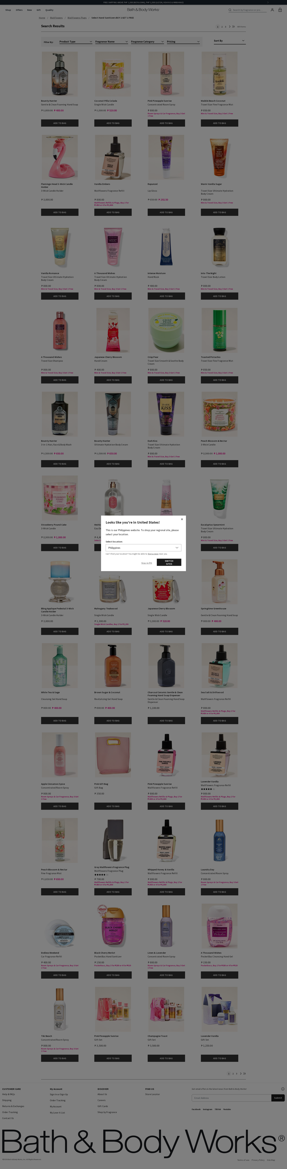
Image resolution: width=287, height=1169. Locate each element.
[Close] (182, 519)
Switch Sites (169, 562)
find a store (153, 553)
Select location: (114, 541)
